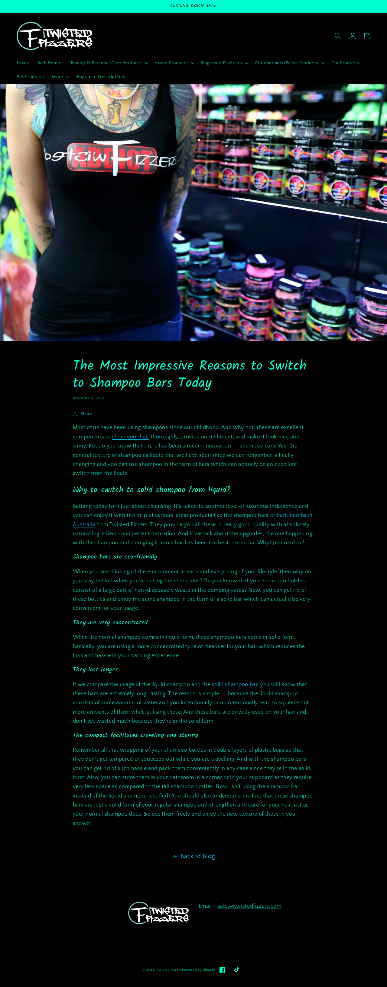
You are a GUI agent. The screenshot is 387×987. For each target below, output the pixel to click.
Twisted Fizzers (169, 970)
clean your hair (130, 437)
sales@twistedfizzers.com (249, 906)
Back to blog (197, 856)
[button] (109, 63)
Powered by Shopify (198, 970)
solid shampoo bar (234, 685)
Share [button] (86, 413)
